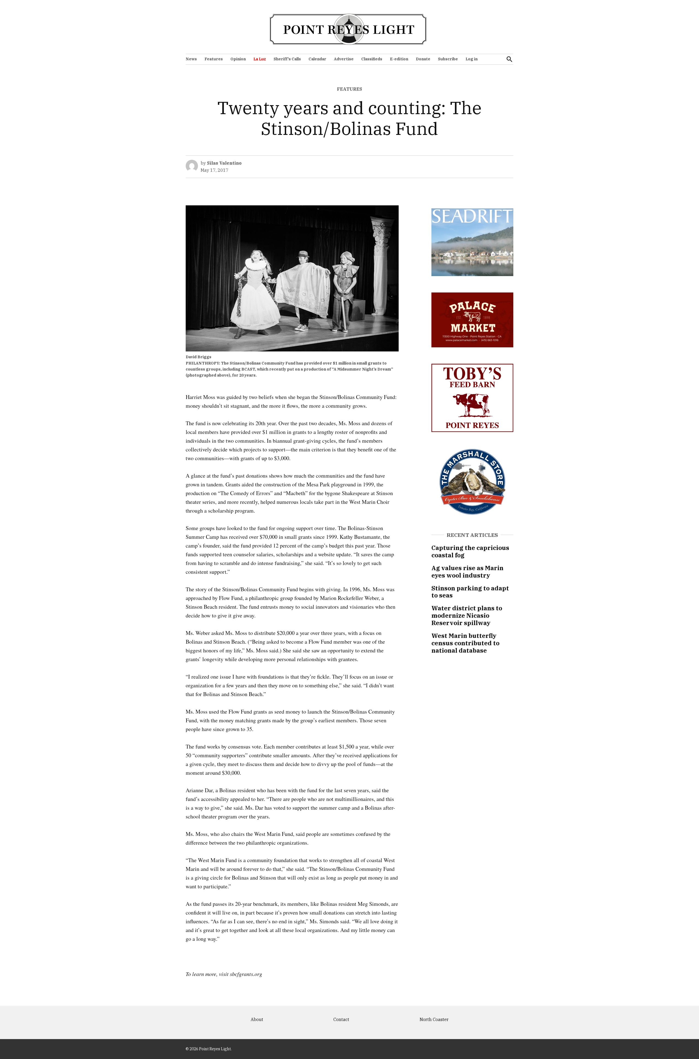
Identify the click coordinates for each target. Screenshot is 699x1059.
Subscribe (448, 59)
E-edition (399, 59)
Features (214, 59)
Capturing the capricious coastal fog (470, 551)
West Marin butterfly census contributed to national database (465, 643)
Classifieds (371, 59)
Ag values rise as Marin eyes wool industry (467, 571)
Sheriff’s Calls (287, 59)
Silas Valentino (224, 163)
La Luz (259, 59)
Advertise (344, 59)
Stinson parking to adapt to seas (470, 591)
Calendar (317, 59)
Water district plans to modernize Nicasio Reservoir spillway (466, 615)
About (257, 1019)
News (191, 59)
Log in (472, 59)
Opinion (238, 59)
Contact (341, 1019)
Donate (423, 59)
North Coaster (434, 1019)
